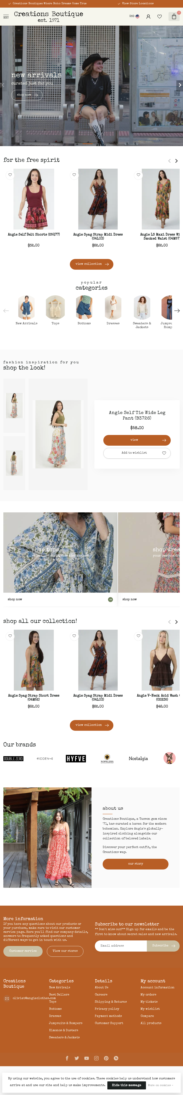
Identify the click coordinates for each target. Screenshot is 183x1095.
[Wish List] (159, 16)
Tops (52, 1002)
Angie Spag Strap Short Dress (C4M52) (33, 698)
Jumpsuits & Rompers (65, 1023)
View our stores (65, 951)
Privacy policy (107, 1009)
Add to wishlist (134, 453)
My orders (148, 994)
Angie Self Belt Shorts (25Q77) (34, 235)
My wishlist (150, 1009)
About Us (101, 987)
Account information (158, 987)
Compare (147, 1016)
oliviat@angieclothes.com (34, 998)
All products (151, 1023)
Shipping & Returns (111, 1002)
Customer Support (109, 1023)
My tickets (149, 1002)
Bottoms (55, 1009)
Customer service (23, 951)
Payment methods (108, 1016)
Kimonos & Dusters (63, 1030)
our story (135, 863)
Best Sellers (59, 994)
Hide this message (126, 1085)
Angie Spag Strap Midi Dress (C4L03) (98, 237)
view (134, 440)
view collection (89, 264)
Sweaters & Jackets (64, 1037)
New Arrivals (59, 987)
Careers (101, 994)
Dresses (55, 1016)
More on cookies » (160, 1085)
